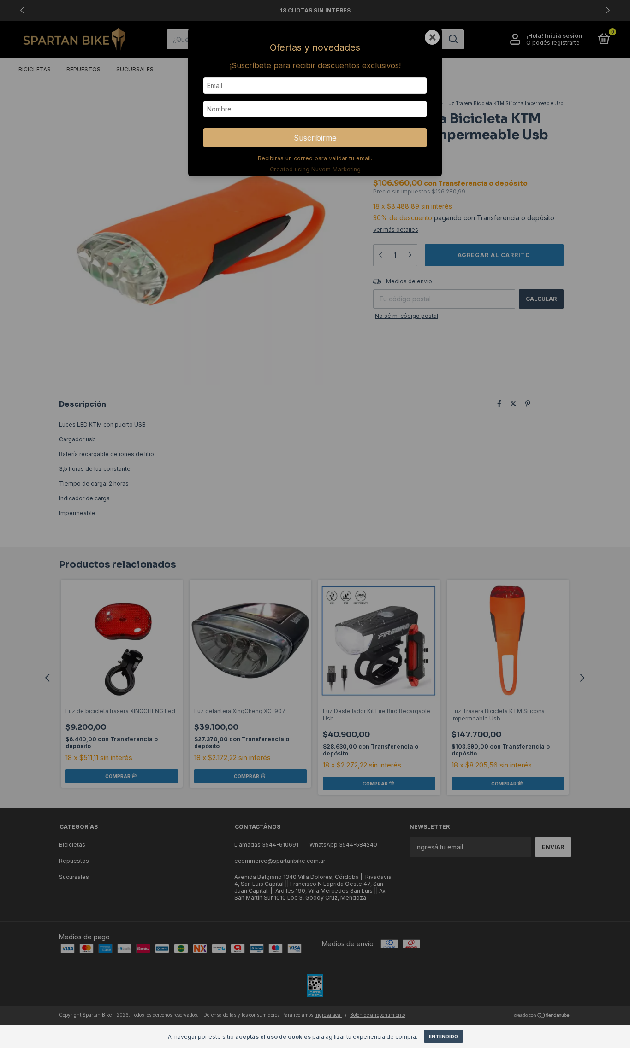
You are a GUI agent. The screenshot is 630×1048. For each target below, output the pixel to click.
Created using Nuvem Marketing (315, 169)
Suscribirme (315, 137)
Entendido (443, 1036)
